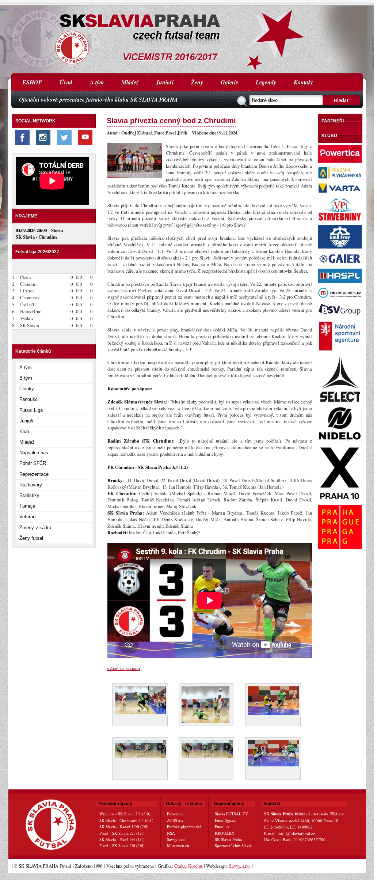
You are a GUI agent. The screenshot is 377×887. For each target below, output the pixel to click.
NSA (171, 833)
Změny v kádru (35, 527)
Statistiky (29, 495)
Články (26, 388)
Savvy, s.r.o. (240, 866)
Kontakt (303, 82)
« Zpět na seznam (123, 668)
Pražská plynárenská (184, 826)
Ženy (197, 82)
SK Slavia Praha (228, 839)
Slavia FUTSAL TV (231, 813)
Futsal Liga (31, 410)
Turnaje (27, 506)
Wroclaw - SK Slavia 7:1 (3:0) (125, 813)
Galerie (229, 82)
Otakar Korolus (188, 866)
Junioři (165, 82)
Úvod (66, 82)
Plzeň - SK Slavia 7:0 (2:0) (122, 845)
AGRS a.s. (175, 820)
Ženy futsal (31, 538)
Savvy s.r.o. (177, 839)
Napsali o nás (33, 452)
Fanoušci (29, 399)
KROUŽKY (225, 833)
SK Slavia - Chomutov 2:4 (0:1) (126, 820)
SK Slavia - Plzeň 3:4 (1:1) (122, 839)
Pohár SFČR (32, 463)
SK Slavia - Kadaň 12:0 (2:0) (124, 826)
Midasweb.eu (178, 845)
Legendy (266, 82)
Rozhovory (30, 485)
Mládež (129, 82)
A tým (97, 82)
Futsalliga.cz (225, 820)
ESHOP (32, 82)
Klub (24, 431)
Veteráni (28, 516)
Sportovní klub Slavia (233, 845)
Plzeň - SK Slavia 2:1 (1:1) (122, 833)
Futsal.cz (222, 826)
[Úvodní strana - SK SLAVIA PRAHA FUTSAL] (187, 36)
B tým (25, 378)
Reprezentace (34, 474)
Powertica (175, 813)
